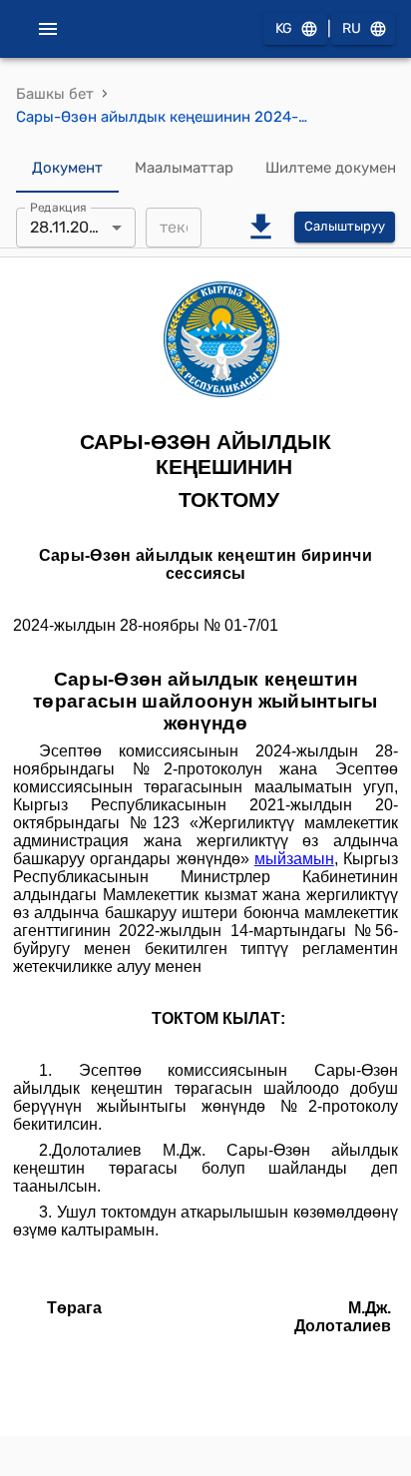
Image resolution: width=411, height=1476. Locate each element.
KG (283, 28)
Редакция (58, 207)
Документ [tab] (67, 168)
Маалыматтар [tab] (184, 168)
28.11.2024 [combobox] (69, 227)
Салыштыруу (344, 226)
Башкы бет (55, 94)
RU (351, 28)
